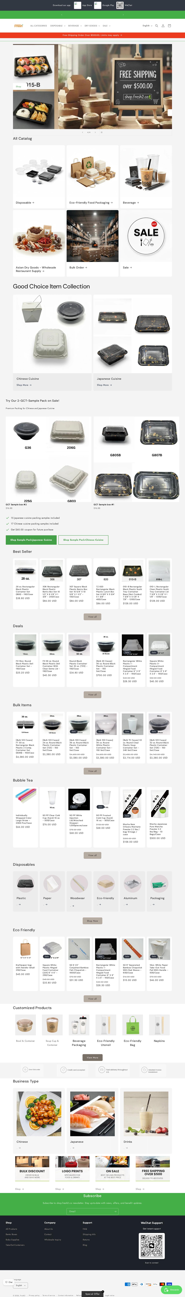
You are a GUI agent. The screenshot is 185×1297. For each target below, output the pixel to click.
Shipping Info (89, 1234)
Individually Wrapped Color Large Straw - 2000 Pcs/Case (24, 819)
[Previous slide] (82, 132)
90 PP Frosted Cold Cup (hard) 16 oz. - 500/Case (105, 818)
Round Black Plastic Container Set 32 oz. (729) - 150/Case (78, 665)
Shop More (22, 385)
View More (92, 1057)
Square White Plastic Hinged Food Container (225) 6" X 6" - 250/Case (50, 970)
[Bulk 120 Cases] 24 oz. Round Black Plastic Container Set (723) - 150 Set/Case (52, 745)
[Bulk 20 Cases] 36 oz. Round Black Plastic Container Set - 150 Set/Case (105, 666)
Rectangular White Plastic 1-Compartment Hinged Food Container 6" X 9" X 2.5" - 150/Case (132, 667)
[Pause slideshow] (102, 132)
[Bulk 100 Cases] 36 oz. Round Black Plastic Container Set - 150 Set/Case (79, 745)
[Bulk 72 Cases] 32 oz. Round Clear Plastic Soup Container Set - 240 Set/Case (132, 745)
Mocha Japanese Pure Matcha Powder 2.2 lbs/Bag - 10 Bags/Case (158, 829)
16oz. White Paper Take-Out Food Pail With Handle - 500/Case (159, 969)
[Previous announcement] (62, 14)
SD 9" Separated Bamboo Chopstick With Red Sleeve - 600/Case (132, 969)
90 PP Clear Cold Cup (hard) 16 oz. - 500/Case (51, 818)
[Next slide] (95, 132)
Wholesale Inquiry (52, 1239)
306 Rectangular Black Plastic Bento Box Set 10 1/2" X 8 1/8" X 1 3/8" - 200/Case (51, 591)
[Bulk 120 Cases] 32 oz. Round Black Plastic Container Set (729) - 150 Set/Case (159, 745)
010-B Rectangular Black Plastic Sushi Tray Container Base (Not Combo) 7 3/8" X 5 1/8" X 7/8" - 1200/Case (132, 593)
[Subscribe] (115, 1211)
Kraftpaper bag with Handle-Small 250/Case (25, 967)
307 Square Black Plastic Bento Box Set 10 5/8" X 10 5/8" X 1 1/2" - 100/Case (78, 591)
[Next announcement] (123, 14)
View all (92, 616)
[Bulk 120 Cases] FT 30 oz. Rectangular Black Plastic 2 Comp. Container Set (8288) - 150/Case (25, 746)
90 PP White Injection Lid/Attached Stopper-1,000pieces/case (78, 820)
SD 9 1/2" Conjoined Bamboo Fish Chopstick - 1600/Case (79, 969)
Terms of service (49, 1295)
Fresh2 (22, 1295)
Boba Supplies (12, 1239)
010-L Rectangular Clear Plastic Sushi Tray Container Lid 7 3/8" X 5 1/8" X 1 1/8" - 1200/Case (159, 591)
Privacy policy (34, 1295)
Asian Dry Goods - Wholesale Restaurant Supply (36, 269)
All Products (11, 1229)
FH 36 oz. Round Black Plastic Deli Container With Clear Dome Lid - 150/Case (51, 666)
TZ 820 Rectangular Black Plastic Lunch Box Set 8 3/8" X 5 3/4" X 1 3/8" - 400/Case (105, 593)
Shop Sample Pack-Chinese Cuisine (83, 540)
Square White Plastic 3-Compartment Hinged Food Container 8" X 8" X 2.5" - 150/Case (159, 667)
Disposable (23, 202)
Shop (92, 112)
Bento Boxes (11, 1234)
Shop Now (92, 921)
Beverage (129, 202)
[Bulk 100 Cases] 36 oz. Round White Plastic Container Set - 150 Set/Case (104, 745)
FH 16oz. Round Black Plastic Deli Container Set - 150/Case (24, 665)
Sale (126, 267)
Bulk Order (77, 267)
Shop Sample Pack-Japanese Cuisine (31, 540)
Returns (86, 1239)
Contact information (65, 1295)
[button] (58, 26)
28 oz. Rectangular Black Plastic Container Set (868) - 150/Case (25, 590)
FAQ (85, 1229)
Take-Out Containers (15, 1245)
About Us (48, 1229)
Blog (85, 1245)
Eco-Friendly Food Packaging (90, 202)
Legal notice (109, 1295)
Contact (47, 1234)
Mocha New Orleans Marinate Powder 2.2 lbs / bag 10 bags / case (132, 829)
